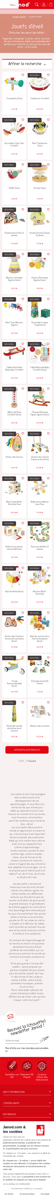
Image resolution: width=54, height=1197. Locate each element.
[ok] (44, 1039)
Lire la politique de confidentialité (16, 1184)
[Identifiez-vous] (43, 4)
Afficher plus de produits (27, 750)
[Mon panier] (50, 4)
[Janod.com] (20, 4)
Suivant (32, 761)
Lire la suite (31, 47)
